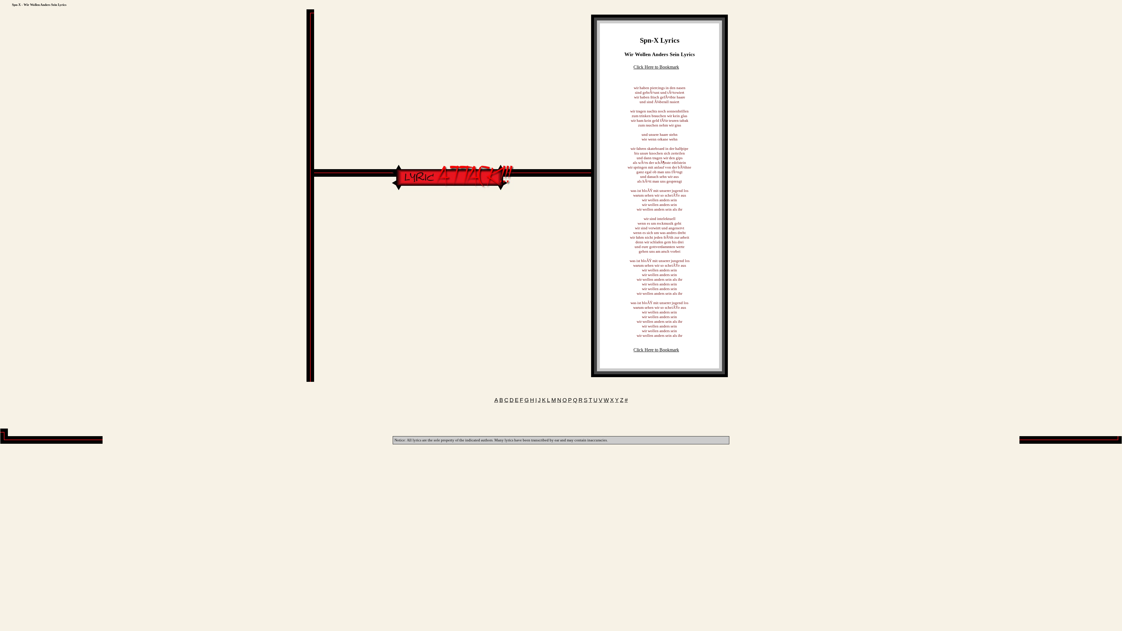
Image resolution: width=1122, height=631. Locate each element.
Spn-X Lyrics (659, 40)
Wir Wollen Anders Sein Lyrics (659, 54)
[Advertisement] (452, 209)
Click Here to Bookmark (656, 67)
